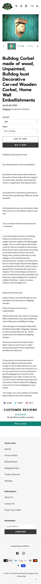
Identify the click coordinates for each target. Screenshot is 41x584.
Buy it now (20, 145)
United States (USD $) (19, 546)
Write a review (20, 424)
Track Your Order (13, 510)
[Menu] (37, 5)
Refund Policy (11, 462)
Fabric (5, 127)
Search (8, 449)
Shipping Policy (12, 468)
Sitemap (8, 481)
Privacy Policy (11, 455)
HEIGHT (6, 117)
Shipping (6, 109)
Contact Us (10, 503)
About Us (9, 497)
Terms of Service (12, 474)
